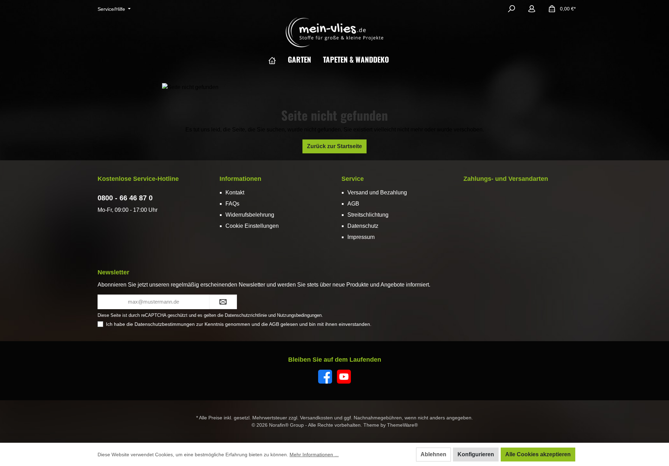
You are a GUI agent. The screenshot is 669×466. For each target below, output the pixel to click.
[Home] (278, 59)
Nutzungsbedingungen (299, 315)
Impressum (361, 237)
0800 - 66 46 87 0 (125, 198)
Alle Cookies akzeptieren (538, 454)
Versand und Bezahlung (377, 192)
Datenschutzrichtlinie (246, 315)
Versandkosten (316, 417)
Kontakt (234, 192)
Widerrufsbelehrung (249, 215)
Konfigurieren (475, 454)
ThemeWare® (402, 425)
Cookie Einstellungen (252, 226)
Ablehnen (433, 454)
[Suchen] (511, 9)
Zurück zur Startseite (334, 146)
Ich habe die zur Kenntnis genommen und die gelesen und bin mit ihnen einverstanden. (238, 324)
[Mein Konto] (531, 9)
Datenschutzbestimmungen (164, 324)
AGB (353, 204)
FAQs (232, 204)
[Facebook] (325, 376)
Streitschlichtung (368, 215)
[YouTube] (344, 376)
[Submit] (223, 302)
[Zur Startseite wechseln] (334, 32)
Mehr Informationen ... (314, 454)
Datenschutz (362, 226)
